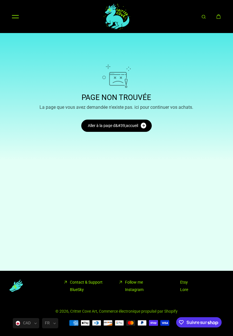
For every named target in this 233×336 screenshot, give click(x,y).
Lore (184, 289)
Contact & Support (86, 282)
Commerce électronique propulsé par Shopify (138, 311)
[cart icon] (218, 16)
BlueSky (77, 289)
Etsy (184, 282)
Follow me (134, 282)
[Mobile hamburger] (15, 16)
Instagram (134, 289)
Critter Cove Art (83, 311)
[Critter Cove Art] (116, 16)
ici (136, 107)
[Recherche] (203, 16)
